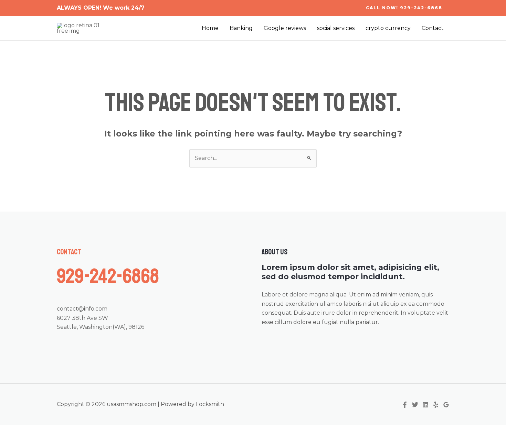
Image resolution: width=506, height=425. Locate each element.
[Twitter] (415, 405)
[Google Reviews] (446, 405)
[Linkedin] (425, 405)
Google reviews (285, 28)
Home (210, 28)
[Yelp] (436, 405)
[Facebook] (405, 405)
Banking (241, 28)
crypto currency (388, 28)
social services (336, 28)
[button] (404, 8)
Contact (433, 28)
